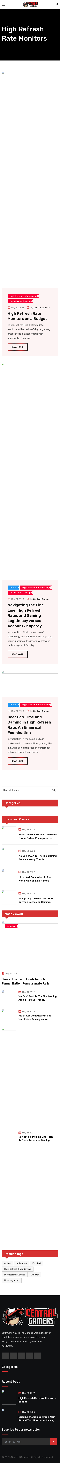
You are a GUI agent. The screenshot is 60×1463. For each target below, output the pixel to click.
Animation (21, 1263)
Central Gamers (41, 308)
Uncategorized (11, 1280)
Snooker (35, 1274)
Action (7, 1263)
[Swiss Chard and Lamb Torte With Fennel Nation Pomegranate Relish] (9, 833)
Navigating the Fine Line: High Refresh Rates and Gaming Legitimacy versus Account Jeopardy (26, 615)
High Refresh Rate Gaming (17, 1269)
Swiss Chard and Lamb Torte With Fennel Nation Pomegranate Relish (37, 838)
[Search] (57, 4)
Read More (17, 347)
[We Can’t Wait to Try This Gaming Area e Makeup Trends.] (9, 855)
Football (36, 1263)
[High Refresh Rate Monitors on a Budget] (9, 1397)
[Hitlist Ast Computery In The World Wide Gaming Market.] (9, 876)
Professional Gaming (14, 1274)
